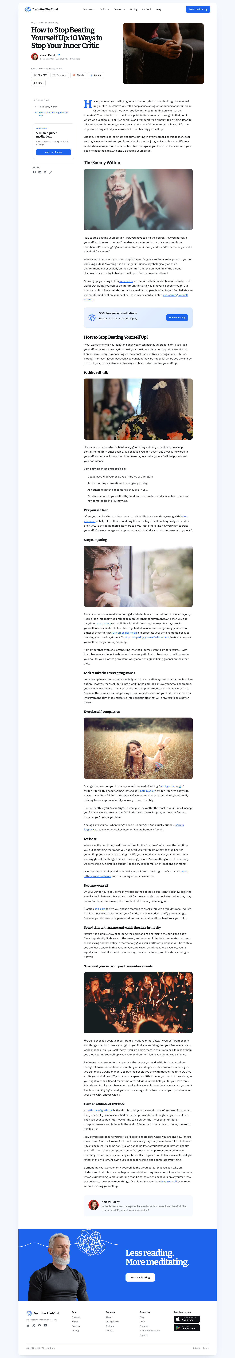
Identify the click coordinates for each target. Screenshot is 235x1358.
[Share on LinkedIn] (39, 172)
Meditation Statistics (150, 1330)
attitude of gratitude (100, 1110)
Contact (109, 1330)
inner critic (126, 281)
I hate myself (147, 790)
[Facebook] (39, 1325)
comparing (103, 623)
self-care (99, 908)
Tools (142, 1321)
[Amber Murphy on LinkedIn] (59, 55)
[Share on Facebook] (34, 172)
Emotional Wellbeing (49, 22)
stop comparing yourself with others (147, 637)
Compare (144, 1326)
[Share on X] (45, 172)
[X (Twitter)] (33, 1325)
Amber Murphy (48, 55)
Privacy (196, 1348)
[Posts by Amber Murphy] (34, 56)
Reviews (110, 1326)
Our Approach (112, 1321)
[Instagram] (28, 1325)
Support (144, 1335)
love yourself (169, 1181)
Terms (206, 1348)
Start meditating (198, 9)
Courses (118, 9)
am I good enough (171, 786)
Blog (158, 9)
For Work (147, 9)
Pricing (133, 9)
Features (87, 9)
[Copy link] (50, 172)
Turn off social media (124, 632)
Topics (103, 9)
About (109, 1317)
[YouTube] (45, 1325)
